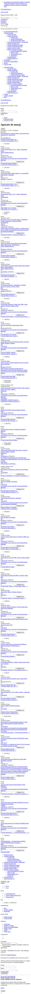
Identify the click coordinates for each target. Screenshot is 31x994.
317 (2, 707)
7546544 (3, 805)
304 (2, 471)
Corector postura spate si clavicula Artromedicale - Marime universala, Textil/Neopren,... (14, 645)
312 (2, 578)
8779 (2, 432)
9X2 (2, 288)
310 (2, 539)
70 (1, 270)
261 (2, 176)
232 (2, 593)
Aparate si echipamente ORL (14, 46)
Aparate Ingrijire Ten (16, 54)
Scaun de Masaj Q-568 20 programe (10, 705)
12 (1, 138)
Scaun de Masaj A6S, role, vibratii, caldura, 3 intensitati (15, 692)
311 (2, 559)
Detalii (2, 988)
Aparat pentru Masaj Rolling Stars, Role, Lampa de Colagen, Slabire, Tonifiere (14, 451)
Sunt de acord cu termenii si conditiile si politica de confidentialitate (15, 945)
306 (2, 499)
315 (2, 665)
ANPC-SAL (7, 931)
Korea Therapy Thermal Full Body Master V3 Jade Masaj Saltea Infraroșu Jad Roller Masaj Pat (14, 722)
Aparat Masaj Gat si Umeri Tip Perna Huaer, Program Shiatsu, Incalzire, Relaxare (15, 342)
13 (1, 154)
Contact (6, 94)
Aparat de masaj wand (6, 625)
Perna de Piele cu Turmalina (8, 517)
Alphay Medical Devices (7, 152)
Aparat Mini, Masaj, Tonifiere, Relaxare (11, 592)
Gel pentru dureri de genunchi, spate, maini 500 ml (14, 678)
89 (1, 307)
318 (2, 725)
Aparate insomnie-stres (13, 43)
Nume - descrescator (20, 133)
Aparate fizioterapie (12, 36)
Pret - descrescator (10, 135)
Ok (8, 881)
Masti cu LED (14, 52)
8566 (2, 411)
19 (1, 198)
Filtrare (3, 128)
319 (2, 741)
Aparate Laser (14, 37)
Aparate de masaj (11, 34)
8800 (2, 844)
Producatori (7, 911)
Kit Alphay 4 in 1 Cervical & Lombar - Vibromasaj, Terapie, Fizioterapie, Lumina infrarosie (14, 220)
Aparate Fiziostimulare (16, 39)
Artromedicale (4, 197)
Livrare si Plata (8, 918)
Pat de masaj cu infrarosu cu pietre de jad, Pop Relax (14, 469)
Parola (2, 968)
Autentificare (4, 973)
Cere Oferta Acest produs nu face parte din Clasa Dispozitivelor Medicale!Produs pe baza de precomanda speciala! (15, 459)
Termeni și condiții (9, 925)
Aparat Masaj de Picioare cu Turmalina (11, 498)
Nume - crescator (10, 133)
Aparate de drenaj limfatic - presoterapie (17, 42)
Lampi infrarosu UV (12, 58)
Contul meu (7, 924)
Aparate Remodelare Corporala (19, 51)
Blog (5, 97)
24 (3, 138)
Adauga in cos (20, 161)
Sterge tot (3, 881)
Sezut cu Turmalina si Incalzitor (9, 481)
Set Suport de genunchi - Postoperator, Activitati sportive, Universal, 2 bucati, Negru (13, 285)
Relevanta (3, 133)
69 (1, 365)
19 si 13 (3, 224)
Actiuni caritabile (8, 95)
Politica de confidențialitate (11, 927)
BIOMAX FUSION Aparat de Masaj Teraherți (13, 410)
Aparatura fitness (11, 57)
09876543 (3, 786)
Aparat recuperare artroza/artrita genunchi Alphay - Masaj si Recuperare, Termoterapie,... (14, 244)
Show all (8, 138)
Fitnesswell (4, 391)
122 (2, 762)
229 (2, 647)
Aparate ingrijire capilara (13, 48)
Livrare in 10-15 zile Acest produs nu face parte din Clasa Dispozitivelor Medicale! (14, 503)
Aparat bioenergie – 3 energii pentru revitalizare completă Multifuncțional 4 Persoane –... (13, 842)
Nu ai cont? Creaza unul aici (8, 976)
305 (2, 483)
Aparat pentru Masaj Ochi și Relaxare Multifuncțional (15, 823)
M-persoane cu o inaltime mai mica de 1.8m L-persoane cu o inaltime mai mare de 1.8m (15, 745)
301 (2, 344)
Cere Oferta (4, 398)
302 (2, 392)
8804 (2, 825)
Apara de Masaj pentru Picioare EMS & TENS (13, 784)
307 (2, 519)
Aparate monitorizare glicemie (15, 45)
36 (5, 138)
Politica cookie (8, 928)
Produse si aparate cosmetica (14, 49)
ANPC (6, 930)
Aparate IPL (14, 55)
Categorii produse (8, 33)
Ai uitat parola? (5, 971)
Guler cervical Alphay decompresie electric (12, 325)
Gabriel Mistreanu (11, 955)
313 (2, 626)
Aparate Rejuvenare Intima (18, 40)
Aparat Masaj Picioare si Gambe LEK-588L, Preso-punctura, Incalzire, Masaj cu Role (14, 305)
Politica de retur (8, 917)
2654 (2, 454)
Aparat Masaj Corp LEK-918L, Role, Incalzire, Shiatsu (15, 557)
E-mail (2, 965)
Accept (3, 991)
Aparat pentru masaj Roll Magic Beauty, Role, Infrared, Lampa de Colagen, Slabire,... (15, 388)
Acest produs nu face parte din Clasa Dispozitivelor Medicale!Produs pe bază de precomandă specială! (14, 728)
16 (1, 610)
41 (1, 680)
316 (2, 693)
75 (1, 326)
